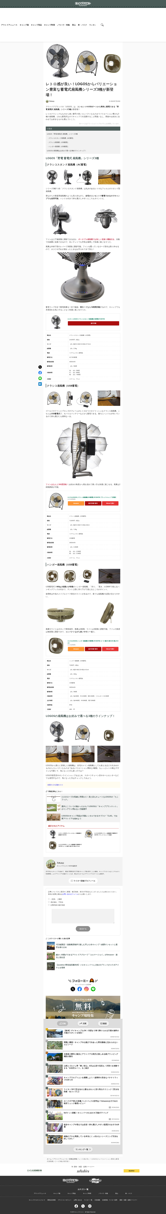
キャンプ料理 (49, 25)
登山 (74, 25)
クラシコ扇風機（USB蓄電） (59, 142)
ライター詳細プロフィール (84, 881)
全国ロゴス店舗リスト (55, 785)
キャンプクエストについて (37, 1200)
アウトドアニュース (9, 25)
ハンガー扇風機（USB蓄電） (59, 146)
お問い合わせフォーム (70, 894)
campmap (95, 1179)
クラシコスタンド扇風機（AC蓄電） (61, 138)
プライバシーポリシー (64, 1200)
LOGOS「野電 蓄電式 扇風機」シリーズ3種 (62, 134)
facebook (40, 372)
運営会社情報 (51, 1200)
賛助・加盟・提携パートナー (128, 1200)
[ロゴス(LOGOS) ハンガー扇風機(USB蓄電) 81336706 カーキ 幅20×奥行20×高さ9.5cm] (56, 646)
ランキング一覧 (82, 1149)
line (39, 378)
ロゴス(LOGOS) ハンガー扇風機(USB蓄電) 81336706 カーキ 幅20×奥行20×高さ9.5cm (70, 845)
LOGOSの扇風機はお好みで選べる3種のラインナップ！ (66, 151)
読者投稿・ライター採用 (109, 1200)
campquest (70, 1180)
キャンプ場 (24, 25)
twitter (40, 367)
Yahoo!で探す (110, 503)
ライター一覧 (88, 1200)
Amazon (76, 503)
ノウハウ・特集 (63, 25)
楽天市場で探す (93, 503)
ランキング (93, 25)
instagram (86, 989)
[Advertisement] (136, 25)
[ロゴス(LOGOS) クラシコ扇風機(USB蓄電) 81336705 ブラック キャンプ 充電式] (56, 501)
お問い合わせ (78, 1200)
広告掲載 (97, 1200)
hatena (40, 384)
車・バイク (82, 25)
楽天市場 (93, 323)
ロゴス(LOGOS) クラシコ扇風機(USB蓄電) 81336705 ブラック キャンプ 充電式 (92, 497)
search (102, 25)
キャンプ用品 (36, 25)
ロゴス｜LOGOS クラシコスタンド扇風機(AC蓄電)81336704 (86, 319)
